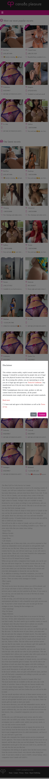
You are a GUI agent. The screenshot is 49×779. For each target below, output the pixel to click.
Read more (6, 400)
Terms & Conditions (35, 382)
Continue (42, 414)
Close (33, 414)
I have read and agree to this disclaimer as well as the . (24, 405)
